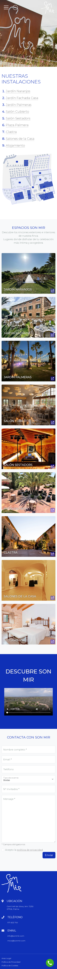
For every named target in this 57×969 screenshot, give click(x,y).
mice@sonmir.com (16, 940)
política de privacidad (30, 849)
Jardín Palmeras (18, 105)
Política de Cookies (10, 965)
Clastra (11, 132)
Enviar (49, 855)
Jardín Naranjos (18, 91)
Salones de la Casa (20, 139)
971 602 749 (12, 922)
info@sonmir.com (15, 936)
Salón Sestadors (18, 118)
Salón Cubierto (17, 111)
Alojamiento (15, 145)
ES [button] (15, 7)
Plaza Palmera (17, 125)
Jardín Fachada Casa (22, 98)
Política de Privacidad (11, 962)
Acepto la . (24, 849)
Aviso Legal (6, 958)
